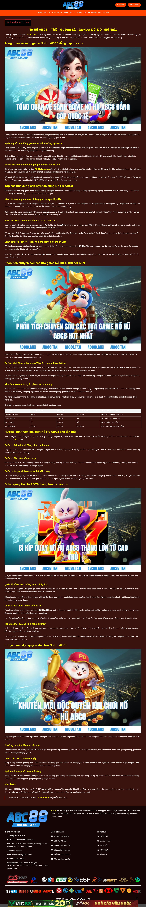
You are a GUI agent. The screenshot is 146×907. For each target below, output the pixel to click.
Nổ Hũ (66, 13)
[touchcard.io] (73, 5)
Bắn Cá (79, 13)
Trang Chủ (41, 13)
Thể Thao (52, 13)
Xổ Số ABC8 (42, 797)
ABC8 (22, 836)
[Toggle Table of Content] (26, 23)
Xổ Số (72, 13)
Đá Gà (59, 13)
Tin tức (105, 13)
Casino (87, 13)
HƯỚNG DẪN (96, 13)
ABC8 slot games (42, 169)
